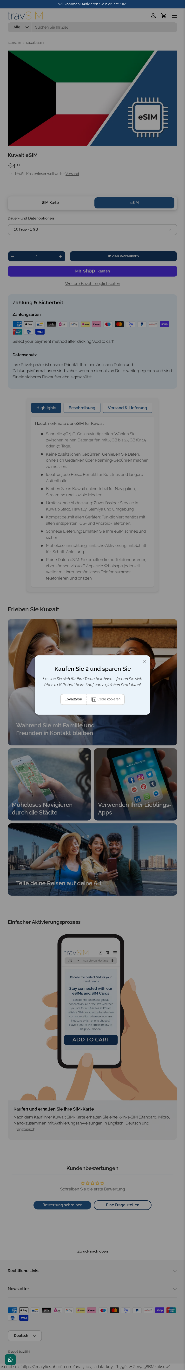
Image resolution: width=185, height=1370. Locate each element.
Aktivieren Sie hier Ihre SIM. (104, 4)
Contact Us (10, 1359)
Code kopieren (109, 699)
